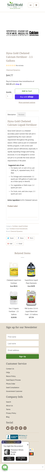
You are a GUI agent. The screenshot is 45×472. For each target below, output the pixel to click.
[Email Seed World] (25, 428)
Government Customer (14, 391)
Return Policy (11, 376)
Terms (8, 409)
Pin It (31, 238)
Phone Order (10, 384)
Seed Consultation (12, 387)
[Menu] (30, 5)
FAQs (8, 372)
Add (11, 243)
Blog (7, 417)
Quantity (8, 92)
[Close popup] (27, 443)
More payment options (27, 102)
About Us (9, 406)
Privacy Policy (11, 413)
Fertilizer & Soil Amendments (18, 229)
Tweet (12, 238)
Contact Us (10, 369)
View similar (8, 458)
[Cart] (36, 5)
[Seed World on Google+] (16, 428)
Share (22, 238)
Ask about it (21, 458)
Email (20, 243)
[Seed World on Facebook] (12, 428)
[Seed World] (15, 7)
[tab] (11, 114)
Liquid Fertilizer (23, 226)
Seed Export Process (13, 380)
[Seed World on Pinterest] (20, 428)
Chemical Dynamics (13, 70)
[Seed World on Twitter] (8, 428)
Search (8, 402)
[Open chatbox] (5, 467)
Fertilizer (15, 226)
